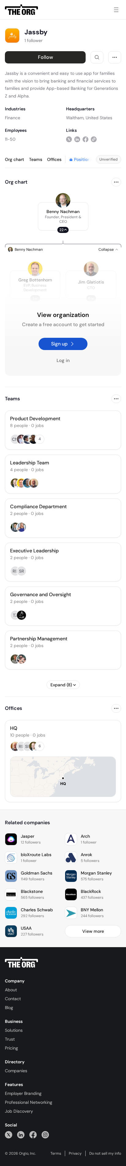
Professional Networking (28, 1102)
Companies (16, 1070)
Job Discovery (19, 1111)
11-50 (10, 139)
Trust (10, 1039)
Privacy (75, 1153)
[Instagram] (45, 1134)
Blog (9, 1007)
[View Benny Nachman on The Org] (63, 200)
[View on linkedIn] (77, 139)
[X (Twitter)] (8, 1134)
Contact (13, 998)
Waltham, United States (89, 117)
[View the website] (94, 139)
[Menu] (116, 10)
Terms (55, 1153)
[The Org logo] (21, 962)
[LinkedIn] (20, 1134)
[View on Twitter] (69, 139)
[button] (63, 216)
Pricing (11, 1048)
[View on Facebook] (85, 139)
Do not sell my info (105, 1153)
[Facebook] (33, 1134)
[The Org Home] (21, 9)
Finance (12, 117)
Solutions (14, 1030)
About (11, 990)
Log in (63, 360)
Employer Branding (23, 1093)
